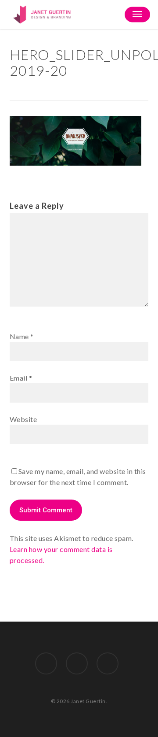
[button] (137, 14)
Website (23, 419)
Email (21, 378)
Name (22, 336)
